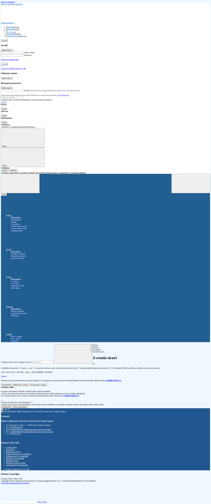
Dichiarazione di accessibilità (17, 456)
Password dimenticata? (10, 60)
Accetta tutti (38, 385)
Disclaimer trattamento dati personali (15, 483)
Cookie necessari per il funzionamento (16, 402)
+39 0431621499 (16, 427)
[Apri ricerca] (190, 183)
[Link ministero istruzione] (12, 4)
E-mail (26, 90)
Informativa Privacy (13, 452)
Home (95, 345)
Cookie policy (11, 447)
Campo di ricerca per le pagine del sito (16, 362)
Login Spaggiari (63, 95)
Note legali (10, 450)
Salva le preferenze (20, 407)
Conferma (13, 170)
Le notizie (96, 349)
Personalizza (6, 385)
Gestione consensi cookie (15, 463)
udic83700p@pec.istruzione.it (32, 432)
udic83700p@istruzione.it (31, 429)
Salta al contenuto (8, 2)
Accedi (4, 40)
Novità (95, 347)
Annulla (4, 170)
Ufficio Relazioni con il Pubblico (18, 454)
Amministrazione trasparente (17, 465)
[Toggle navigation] (20, 183)
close (4, 194)
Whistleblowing (12, 461)
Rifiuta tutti (21, 385)
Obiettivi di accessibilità (15, 458)
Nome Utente (29, 53)
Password (28, 55)
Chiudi (4, 109)
